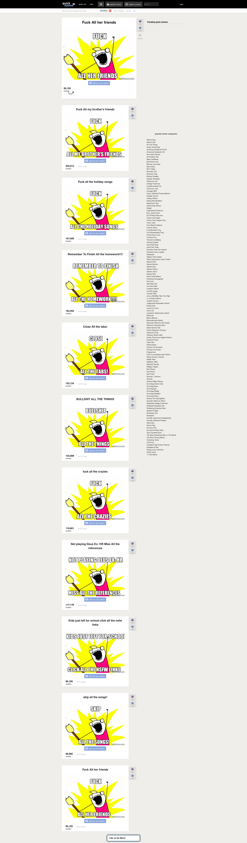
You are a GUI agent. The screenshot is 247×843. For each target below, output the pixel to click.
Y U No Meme (152, 454)
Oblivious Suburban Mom (156, 325)
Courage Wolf (152, 191)
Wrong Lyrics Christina (155, 449)
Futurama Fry (152, 237)
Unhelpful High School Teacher (158, 445)
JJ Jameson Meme (154, 298)
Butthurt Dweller (152, 176)
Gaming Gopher (152, 242)
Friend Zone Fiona (153, 235)
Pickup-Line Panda (154, 349)
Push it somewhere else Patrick (158, 354)
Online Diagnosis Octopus (156, 330)
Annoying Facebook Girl (156, 152)
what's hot (82, 4)
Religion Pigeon (152, 366)
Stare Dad (150, 423)
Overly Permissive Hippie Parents (159, 337)
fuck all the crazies (95, 471)
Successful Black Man (155, 430)
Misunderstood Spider (155, 320)
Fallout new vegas (153, 218)
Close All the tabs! (95, 326)
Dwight (149, 208)
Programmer (151, 352)
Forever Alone (152, 227)
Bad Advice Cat (152, 161)
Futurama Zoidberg (154, 240)
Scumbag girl (151, 388)
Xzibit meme (151, 452)
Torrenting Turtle (153, 440)
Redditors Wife (152, 362)
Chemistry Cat (152, 181)
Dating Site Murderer (154, 200)
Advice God (151, 142)
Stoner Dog (151, 425)
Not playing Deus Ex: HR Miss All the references (95, 546)
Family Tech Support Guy (156, 220)
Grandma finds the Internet (157, 249)
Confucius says (152, 188)
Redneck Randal (153, 364)
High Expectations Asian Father (158, 259)
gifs (134, 11)
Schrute (149, 379)
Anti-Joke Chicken (153, 154)
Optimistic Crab (152, 332)
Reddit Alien (151, 359)
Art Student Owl (152, 157)
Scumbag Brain (152, 386)
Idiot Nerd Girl (152, 283)
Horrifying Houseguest (155, 279)
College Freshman (153, 183)
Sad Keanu (151, 371)
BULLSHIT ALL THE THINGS (95, 399)
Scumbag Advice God (155, 384)
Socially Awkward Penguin (156, 420)
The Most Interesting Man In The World (161, 435)
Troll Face (150, 442)
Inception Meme (153, 288)
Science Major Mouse (155, 381)
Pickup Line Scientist (154, 347)
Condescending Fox (154, 186)
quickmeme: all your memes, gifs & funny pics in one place (69, 4)
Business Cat (152, 171)
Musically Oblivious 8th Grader (158, 323)
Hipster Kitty (151, 274)
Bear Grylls (151, 166)
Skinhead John (152, 413)
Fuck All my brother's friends (95, 109)
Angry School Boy (153, 147)
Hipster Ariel (151, 261)
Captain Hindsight (153, 179)
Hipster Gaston (152, 269)
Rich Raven (151, 369)
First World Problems (154, 225)
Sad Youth (150, 374)
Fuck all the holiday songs (95, 182)
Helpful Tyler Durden (154, 257)
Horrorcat (150, 281)
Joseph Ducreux (153, 301)
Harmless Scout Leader (155, 252)
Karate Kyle (151, 305)
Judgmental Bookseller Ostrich (158, 303)
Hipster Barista (152, 264)
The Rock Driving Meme (156, 437)
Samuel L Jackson (154, 376)
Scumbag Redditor (153, 393)
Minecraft (150, 315)
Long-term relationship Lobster (158, 313)
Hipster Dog (151, 266)
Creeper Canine (152, 196)
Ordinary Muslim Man (155, 335)
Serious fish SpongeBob (156, 398)
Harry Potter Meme (154, 276)
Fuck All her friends (95, 769)
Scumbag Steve (153, 396)
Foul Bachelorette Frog (155, 232)
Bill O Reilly (151, 169)
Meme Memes (152, 318)
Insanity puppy (152, 291)
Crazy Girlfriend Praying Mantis (158, 193)
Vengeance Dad (152, 447)
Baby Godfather (152, 159)
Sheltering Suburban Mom (156, 408)
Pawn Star (150, 342)
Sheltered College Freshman (157, 403)
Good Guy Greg (152, 247)
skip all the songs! (95, 697)
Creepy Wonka (152, 198)
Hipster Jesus (152, 271)
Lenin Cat (150, 310)
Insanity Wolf (151, 293)
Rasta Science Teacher (155, 357)
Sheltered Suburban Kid (155, 405)
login (181, 4)
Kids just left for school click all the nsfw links (95, 622)
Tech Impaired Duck (154, 432)
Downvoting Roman (154, 205)
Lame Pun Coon (153, 308)
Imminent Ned (152, 286)
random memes (101, 4)
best (91, 4)
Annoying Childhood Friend (157, 149)
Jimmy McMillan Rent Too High (158, 296)
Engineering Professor (155, 210)
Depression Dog (152, 203)
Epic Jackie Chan (153, 213)
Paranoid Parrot (152, 340)
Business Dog (152, 174)
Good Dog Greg (152, 244)
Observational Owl (153, 327)
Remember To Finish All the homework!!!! (95, 254)
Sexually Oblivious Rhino (156, 401)
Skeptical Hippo (152, 410)
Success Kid (151, 427)
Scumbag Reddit (153, 391)
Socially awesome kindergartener (159, 418)
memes (128, 11)
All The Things (152, 144)
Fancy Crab (151, 222)
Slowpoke (150, 415)
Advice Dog (151, 139)
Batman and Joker (153, 164)
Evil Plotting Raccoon (155, 215)
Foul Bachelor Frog (154, 230)
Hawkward (150, 254)
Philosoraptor (151, 344)
